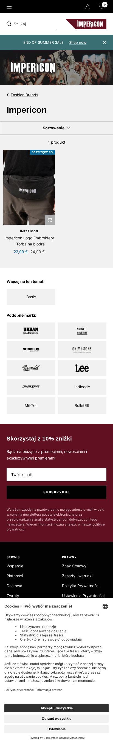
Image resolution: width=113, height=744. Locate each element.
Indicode (82, 386)
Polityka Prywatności (80, 585)
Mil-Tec (31, 405)
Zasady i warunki (77, 575)
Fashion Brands (24, 94)
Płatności (15, 575)
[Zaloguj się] (87, 6)
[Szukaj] (44, 24)
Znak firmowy (74, 566)
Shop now (77, 42)
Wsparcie (15, 566)
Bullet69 (82, 405)
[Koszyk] (101, 6)
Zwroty (13, 595)
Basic (31, 296)
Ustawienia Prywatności (83, 595)
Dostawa (14, 585)
